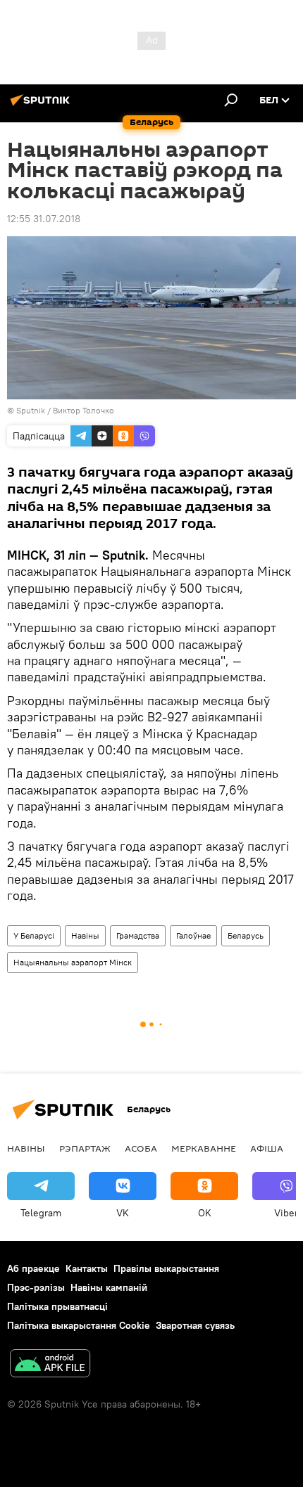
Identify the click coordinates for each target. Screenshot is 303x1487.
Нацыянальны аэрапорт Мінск (72, 962)
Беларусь (246, 935)
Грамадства (137, 935)
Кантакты (87, 1268)
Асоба (141, 1148)
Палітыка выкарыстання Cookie (78, 1325)
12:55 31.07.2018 (43, 218)
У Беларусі (33, 935)
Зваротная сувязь (195, 1325)
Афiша (266, 1148)
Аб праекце (33, 1268)
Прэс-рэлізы (36, 1287)
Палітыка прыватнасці (57, 1306)
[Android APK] (50, 1365)
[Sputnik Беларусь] (42, 105)
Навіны (85, 935)
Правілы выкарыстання (166, 1268)
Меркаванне (203, 1148)
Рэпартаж (85, 1148)
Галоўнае (193, 935)
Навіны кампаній (108, 1287)
